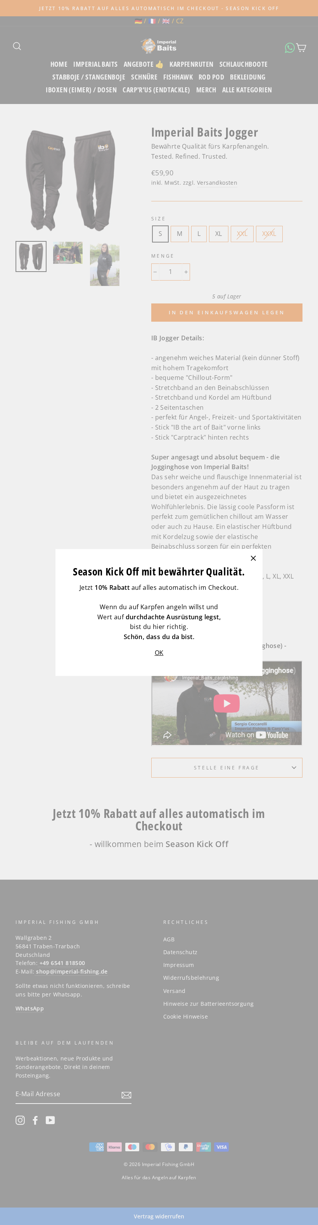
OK (159, 652)
